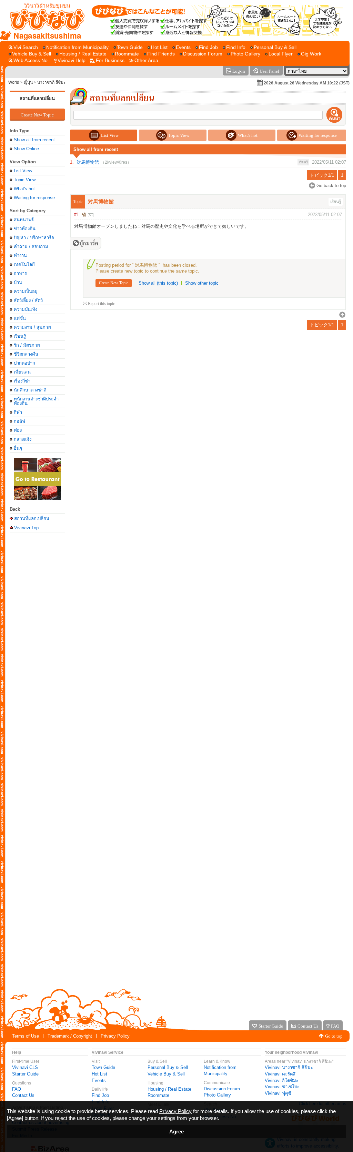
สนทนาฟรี (24, 219)
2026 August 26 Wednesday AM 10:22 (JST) (307, 83)
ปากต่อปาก (24, 363)
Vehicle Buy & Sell (166, 1074)
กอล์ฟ (19, 421)
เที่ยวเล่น (22, 372)
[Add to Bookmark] (85, 243)
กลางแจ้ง (22, 439)
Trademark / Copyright (70, 1036)
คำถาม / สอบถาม (31, 246)
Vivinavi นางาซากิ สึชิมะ (289, 1067)
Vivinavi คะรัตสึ (280, 1074)
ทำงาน (20, 255)
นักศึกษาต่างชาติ (30, 390)
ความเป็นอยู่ (26, 291)
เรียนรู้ (20, 336)
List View (23, 171)
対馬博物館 (88, 162)
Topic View (25, 179)
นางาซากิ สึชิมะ (51, 82)
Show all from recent (34, 139)
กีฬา (18, 412)
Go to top (334, 1036)
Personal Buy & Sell (168, 1067)
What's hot (24, 188)
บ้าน (18, 282)
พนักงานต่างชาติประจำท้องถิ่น (36, 401)
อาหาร (20, 273)
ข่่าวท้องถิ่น (25, 228)
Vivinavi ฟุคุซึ (278, 1093)
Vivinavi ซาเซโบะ (282, 1086)
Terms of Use (25, 1036)
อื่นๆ (18, 448)
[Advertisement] (37, 644)
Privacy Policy (115, 1036)
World (13, 82)
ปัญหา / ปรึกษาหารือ (34, 237)
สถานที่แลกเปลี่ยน (37, 98)
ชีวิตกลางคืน (26, 354)
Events (99, 1080)
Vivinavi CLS (25, 1067)
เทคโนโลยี (24, 264)
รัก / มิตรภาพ (27, 345)
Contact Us (23, 1095)
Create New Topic (37, 115)
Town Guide (103, 1067)
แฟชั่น (20, 318)
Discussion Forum (222, 1088)
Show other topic (202, 283)
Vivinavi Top (26, 527)
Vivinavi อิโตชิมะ (282, 1080)
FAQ (16, 1089)
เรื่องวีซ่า (22, 381)
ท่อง (18, 430)
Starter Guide (25, 1074)
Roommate (158, 1095)
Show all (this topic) (158, 283)
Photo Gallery (217, 1095)
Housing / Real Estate (169, 1089)
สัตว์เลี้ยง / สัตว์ (28, 300)
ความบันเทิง (25, 309)
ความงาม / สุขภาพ (32, 327)
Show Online (26, 148)
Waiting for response (34, 197)
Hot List (99, 1074)
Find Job (100, 1095)
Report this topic (101, 304)
